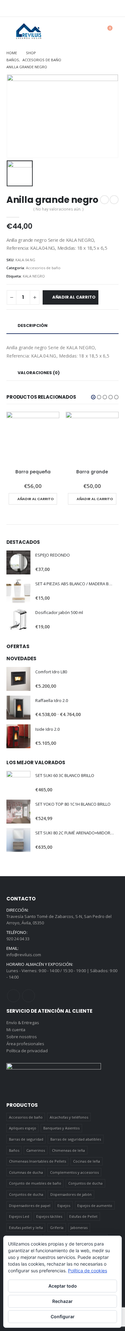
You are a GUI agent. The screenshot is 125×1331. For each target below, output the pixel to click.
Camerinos (35, 1150)
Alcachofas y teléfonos (69, 1117)
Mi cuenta (15, 1029)
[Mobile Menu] (11, 31)
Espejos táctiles (49, 1216)
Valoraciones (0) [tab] (39, 373)
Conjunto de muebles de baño (35, 1183)
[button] (93, 397)
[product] (32, 438)
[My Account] (77, 31)
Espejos (63, 1205)
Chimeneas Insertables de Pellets (37, 1161)
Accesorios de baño (43, 267)
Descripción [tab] (32, 325)
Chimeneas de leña (68, 1150)
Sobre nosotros (21, 1036)
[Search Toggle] (91, 31)
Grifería (56, 1227)
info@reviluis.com (23, 955)
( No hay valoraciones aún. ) (58, 209)
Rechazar (62, 1301)
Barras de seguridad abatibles (75, 1139)
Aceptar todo (62, 1286)
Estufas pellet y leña (26, 1227)
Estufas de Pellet (83, 1216)
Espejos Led (19, 1216)
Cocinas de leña (86, 1161)
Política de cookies (87, 1270)
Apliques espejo (22, 1128)
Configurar (63, 1316)
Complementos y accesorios (74, 1172)
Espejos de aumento (94, 1205)
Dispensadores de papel (29, 1205)
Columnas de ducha (26, 1172)
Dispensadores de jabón (71, 1194)
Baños (14, 1150)
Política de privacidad (27, 1051)
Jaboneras (79, 1227)
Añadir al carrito (74, 297)
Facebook (13, 995)
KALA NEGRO (34, 276)
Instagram (28, 995)
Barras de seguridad (26, 1139)
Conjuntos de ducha (85, 1183)
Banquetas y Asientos (61, 1128)
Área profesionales (25, 1043)
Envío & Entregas (22, 1022)
